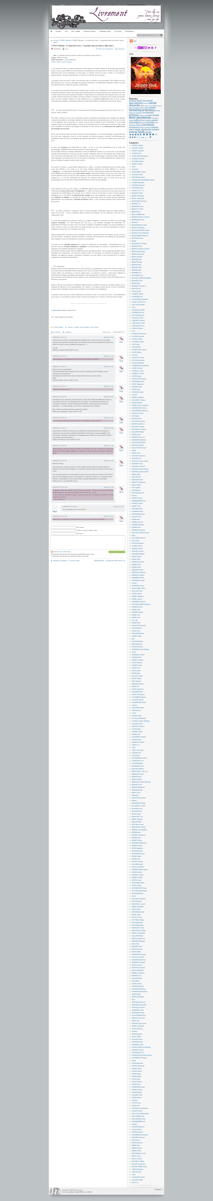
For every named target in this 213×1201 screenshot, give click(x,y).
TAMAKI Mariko (137, 1071)
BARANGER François (139, 201)
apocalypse (136, 103)
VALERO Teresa (137, 1111)
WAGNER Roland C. (139, 1137)
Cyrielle (134, 395)
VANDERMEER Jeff (138, 1121)
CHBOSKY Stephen (138, 320)
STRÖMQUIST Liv (138, 1052)
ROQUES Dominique (139, 960)
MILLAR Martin (137, 822)
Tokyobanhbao (137, 1092)
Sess (133, 999)
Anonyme (135, 169)
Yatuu (134, 1174)
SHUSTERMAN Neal (139, 1015)
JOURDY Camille (137, 660)
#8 (66, 445)
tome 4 (64, 62)
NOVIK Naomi (136, 885)
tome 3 (59, 62)
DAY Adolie (135, 416)
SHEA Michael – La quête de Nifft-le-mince (108, 561)
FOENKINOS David (138, 514)
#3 (66, 366)
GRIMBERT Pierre (138, 578)
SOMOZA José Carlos (139, 1023)
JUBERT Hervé (137, 665)
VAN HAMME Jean (138, 1116)
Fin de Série (118, 31)
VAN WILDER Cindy (138, 1119)
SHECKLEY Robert (138, 1007)
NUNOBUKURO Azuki (139, 888)
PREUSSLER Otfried (139, 930)
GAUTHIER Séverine (139, 538)
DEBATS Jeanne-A (138, 424)
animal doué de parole (141, 100)
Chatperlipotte (56, 310)
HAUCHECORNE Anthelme (141, 604)
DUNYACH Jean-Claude (140, 461)
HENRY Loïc (136, 617)
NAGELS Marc (137, 856)
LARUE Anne (136, 710)
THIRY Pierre (136, 1084)
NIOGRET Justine (138, 875)
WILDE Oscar (136, 1156)
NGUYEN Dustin (137, 864)
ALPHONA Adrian (137, 161)
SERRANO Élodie (138, 997)
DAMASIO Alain (137, 403)
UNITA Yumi (136, 1106)
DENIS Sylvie (136, 434)
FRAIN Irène (136, 519)
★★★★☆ (71, 327)
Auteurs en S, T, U (138, 190)
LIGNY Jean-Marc (138, 750)
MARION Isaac (137, 777)
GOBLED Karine (137, 548)
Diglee (134, 450)
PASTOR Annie (137, 901)
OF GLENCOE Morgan (139, 891)
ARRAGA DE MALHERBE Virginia (143, 180)
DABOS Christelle (138, 397)
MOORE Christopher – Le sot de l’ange (66, 561)
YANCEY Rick (136, 1172)
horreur (150, 112)
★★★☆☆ (135, 137)
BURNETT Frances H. (139, 286)
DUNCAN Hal (136, 458)
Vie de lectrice (136, 1129)
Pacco (134, 896)
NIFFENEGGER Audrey (139, 869)
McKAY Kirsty (136, 814)
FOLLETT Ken (136, 517)
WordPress (55, 1191)
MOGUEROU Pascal (139, 827)
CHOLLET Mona (137, 328)
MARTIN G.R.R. (137, 785)
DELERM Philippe (138, 432)
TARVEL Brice (136, 1074)
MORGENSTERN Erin (139, 843)
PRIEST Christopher (138, 933)
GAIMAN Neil (136, 527)
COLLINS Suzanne (138, 360)
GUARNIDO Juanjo (138, 580)
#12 (66, 516)
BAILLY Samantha (138, 198)
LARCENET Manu (138, 708)
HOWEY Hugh (136, 636)
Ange (133, 167)
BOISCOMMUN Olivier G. (140, 236)
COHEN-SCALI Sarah (139, 350)
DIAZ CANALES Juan (139, 448)
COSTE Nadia (136, 376)
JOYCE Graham (137, 663)
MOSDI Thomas (137, 846)
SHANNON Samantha (139, 1005)
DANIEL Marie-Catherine (140, 405)
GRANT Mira (136, 559)
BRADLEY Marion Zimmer (140, 249)
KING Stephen (136, 681)
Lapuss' (134, 705)
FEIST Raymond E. (138, 493)
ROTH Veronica (137, 965)
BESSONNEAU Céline (139, 225)
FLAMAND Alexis (137, 511)
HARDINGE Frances (138, 602)
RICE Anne (135, 944)
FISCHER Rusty (137, 509)
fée (144, 113)
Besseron (135, 222)
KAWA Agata (136, 673)
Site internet (79, 533)
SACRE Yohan (137, 984)
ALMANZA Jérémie (138, 159)
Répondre (107, 337)
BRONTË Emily (137, 262)
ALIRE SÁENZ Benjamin (140, 156)
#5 (66, 396)
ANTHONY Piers (137, 175)
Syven (134, 1060)
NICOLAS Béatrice (138, 867)
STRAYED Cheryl (137, 1050)
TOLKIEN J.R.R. (137, 1095)
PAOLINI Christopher (139, 899)
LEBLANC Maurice (138, 726)
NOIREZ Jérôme (137, 877)
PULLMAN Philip (137, 936)
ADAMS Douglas (137, 145)
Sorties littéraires (137, 1029)
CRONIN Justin (137, 387)
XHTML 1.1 (82, 1192)
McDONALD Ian (137, 808)
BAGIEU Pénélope (138, 196)
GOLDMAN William (138, 554)
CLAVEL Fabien (137, 339)
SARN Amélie (136, 994)
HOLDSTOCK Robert (139, 625)
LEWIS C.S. (136, 745)
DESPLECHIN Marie (139, 442)
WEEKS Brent (136, 1151)
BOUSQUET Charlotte (139, 243)
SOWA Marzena (137, 1034)
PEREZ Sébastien (138, 907)
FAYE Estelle (136, 487)
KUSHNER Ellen (137, 692)
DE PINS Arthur (137, 418)
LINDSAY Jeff (136, 753)
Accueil (51, 31)
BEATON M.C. (136, 212)
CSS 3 (89, 1192)
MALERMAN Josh (138, 766)
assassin (146, 103)
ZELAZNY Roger (137, 1180)
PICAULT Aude (137, 917)
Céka (133, 307)
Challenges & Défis (105, 31)
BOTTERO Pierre (137, 238)
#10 (66, 487)
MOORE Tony (136, 838)
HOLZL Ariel (136, 631)
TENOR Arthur (136, 1076)
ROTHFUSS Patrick (138, 968)
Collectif (134, 355)
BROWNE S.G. (137, 273)
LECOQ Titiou (136, 729)
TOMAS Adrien (137, 1098)
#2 (66, 356)
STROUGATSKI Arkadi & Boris (142, 1055)
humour (134, 115)
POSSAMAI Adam (138, 925)
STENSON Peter (137, 1042)
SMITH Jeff (135, 1021)
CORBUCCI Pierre (138, 373)
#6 (66, 417)
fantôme (139, 113)
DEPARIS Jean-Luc (138, 437)
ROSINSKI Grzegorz (138, 962)
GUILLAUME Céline (138, 588)
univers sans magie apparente (144, 128)
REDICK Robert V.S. (138, 938)
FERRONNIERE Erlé (139, 501)
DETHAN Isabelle (138, 445)
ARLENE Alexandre (138, 177)
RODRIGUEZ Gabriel (139, 954)
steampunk (134, 127)
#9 (66, 460)
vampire (155, 129)
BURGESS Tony (137, 281)
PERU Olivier (136, 909)
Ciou (133, 331)
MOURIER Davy (137, 851)
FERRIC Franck (137, 498)
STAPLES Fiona (137, 1039)
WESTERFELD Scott (139, 1153)
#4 (66, 386)
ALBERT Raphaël (138, 151)
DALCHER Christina (138, 400)
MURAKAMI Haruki (138, 854)
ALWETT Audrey (137, 164)
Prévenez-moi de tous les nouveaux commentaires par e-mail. (73, 554)
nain (143, 123)
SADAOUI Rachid (138, 986)
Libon (134, 747)
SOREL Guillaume (138, 1026)
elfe (146, 108)
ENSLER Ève (136, 477)
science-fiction (94, 327)
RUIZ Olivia (135, 981)
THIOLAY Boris (137, 1082)
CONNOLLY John (138, 371)
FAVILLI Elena (136, 485)
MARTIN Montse (137, 790)
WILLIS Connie (137, 1159)
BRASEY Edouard (138, 254)
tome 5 (70, 62)
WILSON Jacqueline (138, 1164)
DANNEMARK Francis (139, 408)
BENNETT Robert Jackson (141, 217)
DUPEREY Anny (137, 464)
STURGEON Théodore (139, 1058)
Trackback (68, 332)
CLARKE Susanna (138, 336)
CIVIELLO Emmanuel (139, 334)
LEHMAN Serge (137, 732)
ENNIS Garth (136, 474)
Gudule (134, 583)
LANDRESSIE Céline (139, 702)
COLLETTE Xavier (138, 357)
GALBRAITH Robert (138, 530)
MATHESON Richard (139, 798)
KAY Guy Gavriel (137, 676)
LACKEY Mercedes (138, 694)
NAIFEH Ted (136, 859)
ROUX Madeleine (138, 970)
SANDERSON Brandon (139, 991)
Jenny (134, 652)
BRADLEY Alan (137, 246)
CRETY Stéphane (138, 384)
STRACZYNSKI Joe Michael (141, 1047)
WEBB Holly (136, 1145)
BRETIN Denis (137, 259)
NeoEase (71, 1192)
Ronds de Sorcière (138, 957)
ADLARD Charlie (137, 148)
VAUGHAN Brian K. (138, 1127)
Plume (55, 511)
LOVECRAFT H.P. (138, 761)
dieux (155, 106)
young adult (136, 132)
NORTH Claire (137, 880)
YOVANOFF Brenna (138, 1177)
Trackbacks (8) (106, 332)
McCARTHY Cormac (139, 806)
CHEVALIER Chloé (138, 323)
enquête (152, 108)
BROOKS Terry (137, 267)
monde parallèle (84, 327)
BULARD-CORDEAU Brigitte (141, 278)
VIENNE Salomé (137, 1132)
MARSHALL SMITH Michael (141, 782)
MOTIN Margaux (137, 848)
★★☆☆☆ (145, 137)
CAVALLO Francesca (139, 302)
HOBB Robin (136, 623)
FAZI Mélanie (136, 490)
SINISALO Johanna (138, 1018)
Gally (133, 535)
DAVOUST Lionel (137, 413)
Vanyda (134, 1124)
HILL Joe (135, 620)
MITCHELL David (137, 824)
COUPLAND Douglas (139, 379)
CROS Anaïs (136, 389)
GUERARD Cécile (138, 586)
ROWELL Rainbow (138, 973)
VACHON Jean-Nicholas (140, 1108)
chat (142, 106)
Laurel (134, 713)
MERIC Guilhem (137, 819)
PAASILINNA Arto (137, 893)
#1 (66, 337)
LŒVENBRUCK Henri (139, 758)
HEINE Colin (136, 610)
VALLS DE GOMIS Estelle (140, 1114)
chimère (146, 106)
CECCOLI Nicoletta (138, 305)
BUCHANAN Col (137, 275)
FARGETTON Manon (139, 482)
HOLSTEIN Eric (137, 628)
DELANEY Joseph (138, 426)
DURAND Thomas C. (139, 466)
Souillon (134, 1031)
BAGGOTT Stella (137, 193)
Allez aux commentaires (106, 49)
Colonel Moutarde (138, 363)
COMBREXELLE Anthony (140, 365)
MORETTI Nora (137, 840)
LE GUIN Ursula (137, 724)
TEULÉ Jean (136, 1079)
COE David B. (136, 347)
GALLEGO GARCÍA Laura (140, 533)
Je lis (66, 31)
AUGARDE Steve (137, 188)
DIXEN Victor (136, 453)
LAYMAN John (137, 716)
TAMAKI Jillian (136, 1068)
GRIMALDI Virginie (138, 575)
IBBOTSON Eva (137, 644)
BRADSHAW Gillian (138, 251)
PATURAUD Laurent (138, 904)
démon (142, 108)
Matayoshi (135, 795)
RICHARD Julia (137, 946)
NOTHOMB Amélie (138, 883)
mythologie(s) (135, 122)
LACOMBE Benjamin (139, 697)
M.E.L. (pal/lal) (75, 31)
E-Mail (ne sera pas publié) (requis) (86, 530)
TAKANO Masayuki (138, 1066)
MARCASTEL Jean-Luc (140, 771)
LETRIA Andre (136, 740)
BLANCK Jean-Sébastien (140, 233)
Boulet (134, 241)
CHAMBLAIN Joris (138, 312)
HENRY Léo (136, 615)
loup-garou (155, 118)
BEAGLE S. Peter (137, 209)
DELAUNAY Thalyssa (139, 429)
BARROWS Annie (138, 206)
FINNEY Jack (136, 506)
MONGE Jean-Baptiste (139, 830)
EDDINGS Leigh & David (140, 472)
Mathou (134, 800)
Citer (112, 337)
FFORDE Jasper (137, 503)
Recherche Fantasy (90, 31)
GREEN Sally (136, 567)
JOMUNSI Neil (137, 657)
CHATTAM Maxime (138, 315)
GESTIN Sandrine (138, 543)
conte (150, 106)
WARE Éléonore (137, 1143)
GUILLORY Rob (137, 591)
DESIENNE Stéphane (139, 440)
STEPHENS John (137, 1045)
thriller (141, 127)
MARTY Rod (136, 792)
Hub (133, 639)
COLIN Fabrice (137, 352)
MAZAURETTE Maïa (138, 803)
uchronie (147, 127)
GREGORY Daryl (137, 570)
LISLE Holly (136, 755)
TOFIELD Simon (137, 1090)
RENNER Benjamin (138, 941)
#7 (66, 428)
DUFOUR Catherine (138, 456)
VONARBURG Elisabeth (140, 1135)
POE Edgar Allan (137, 922)
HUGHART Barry (137, 641)
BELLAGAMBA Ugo (138, 214)
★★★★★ (135, 134)
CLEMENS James (138, 342)
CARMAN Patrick (137, 294)
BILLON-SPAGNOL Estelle (141, 230)
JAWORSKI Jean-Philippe (140, 649)
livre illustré (153, 115)
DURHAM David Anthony (140, 469)
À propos (58, 31)
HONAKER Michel (138, 633)
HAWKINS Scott (137, 607)
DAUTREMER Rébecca (140, 411)
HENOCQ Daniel (137, 612)
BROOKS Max (136, 265)
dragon (136, 108)
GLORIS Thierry (137, 546)
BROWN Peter (136, 270)
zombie (148, 132)
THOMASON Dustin (138, 1087)
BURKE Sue (136, 283)
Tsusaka (134, 1100)
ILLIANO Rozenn (137, 647)
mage (131, 120)
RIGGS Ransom (137, 949)
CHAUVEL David (137, 318)
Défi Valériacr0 (129, 31)
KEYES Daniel (137, 678)
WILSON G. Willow (138, 1161)
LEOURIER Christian (139, 737)
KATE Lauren (136, 671)
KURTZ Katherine (138, 689)
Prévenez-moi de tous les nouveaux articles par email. (71, 556)
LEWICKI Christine (138, 742)
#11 (76, 506)
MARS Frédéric (137, 779)
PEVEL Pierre (136, 915)
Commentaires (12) (118, 332)
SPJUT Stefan (136, 1037)
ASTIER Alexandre (138, 182)
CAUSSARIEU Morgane (140, 299)
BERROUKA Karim (138, 220)
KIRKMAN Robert (137, 684)
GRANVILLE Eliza (138, 562)
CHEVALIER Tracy (138, 326)
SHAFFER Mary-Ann (139, 1002)
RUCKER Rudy (137, 978)
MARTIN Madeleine (138, 787)
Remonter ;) (158, 1189)
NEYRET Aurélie (137, 861)
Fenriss (134, 495)
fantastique (136, 110)
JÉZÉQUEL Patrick (138, 655)
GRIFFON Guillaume (139, 572)
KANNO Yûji (136, 668)
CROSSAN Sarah (138, 392)
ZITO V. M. (135, 1182)
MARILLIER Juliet (138, 774)
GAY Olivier (135, 541)
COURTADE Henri (138, 381)
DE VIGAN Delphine (138, 421)
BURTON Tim (136, 289)
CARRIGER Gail (137, 297)
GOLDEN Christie (138, 551)
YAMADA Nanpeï (137, 1169)
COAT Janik (136, 344)
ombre (156, 122)
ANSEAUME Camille (139, 172)
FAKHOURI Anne (137, 480)
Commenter (121, 49)
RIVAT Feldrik (136, 952)
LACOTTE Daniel (137, 700)
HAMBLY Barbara (138, 596)
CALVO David (136, 291)
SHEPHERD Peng (138, 1013)
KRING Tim (135, 686)
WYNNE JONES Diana (139, 1166)
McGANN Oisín (137, 811)
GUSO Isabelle (137, 594)
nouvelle (150, 122)
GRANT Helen (136, 556)
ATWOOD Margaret (138, 185)
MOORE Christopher (139, 835)
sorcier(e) (148, 124)
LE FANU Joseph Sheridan (141, 721)
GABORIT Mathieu (138, 525)
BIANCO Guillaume (138, 228)
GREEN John (136, 564)
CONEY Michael (65, 40)
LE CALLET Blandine (139, 718)
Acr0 (66, 49)
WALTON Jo (136, 1140)
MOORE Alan (136, 832)
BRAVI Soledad (137, 257)
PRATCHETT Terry (138, 928)
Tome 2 (53, 62)
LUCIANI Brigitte (137, 763)
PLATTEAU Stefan (138, 920)
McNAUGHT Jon (137, 816)
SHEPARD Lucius (138, 1010)
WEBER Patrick (137, 1148)
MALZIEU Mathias (138, 769)
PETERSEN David (138, 912)
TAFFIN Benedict (137, 1063)
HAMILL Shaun (137, 599)
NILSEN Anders (137, 872)
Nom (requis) (80, 527)
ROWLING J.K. (137, 976)
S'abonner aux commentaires (62, 551)
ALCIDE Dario (136, 153)
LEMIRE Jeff (136, 734)
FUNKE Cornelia (137, 522)
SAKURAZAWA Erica (139, 989)
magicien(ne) (139, 120)
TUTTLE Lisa (136, 1103)
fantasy (77, 327)
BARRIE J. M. (136, 204)
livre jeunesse (140, 117)
